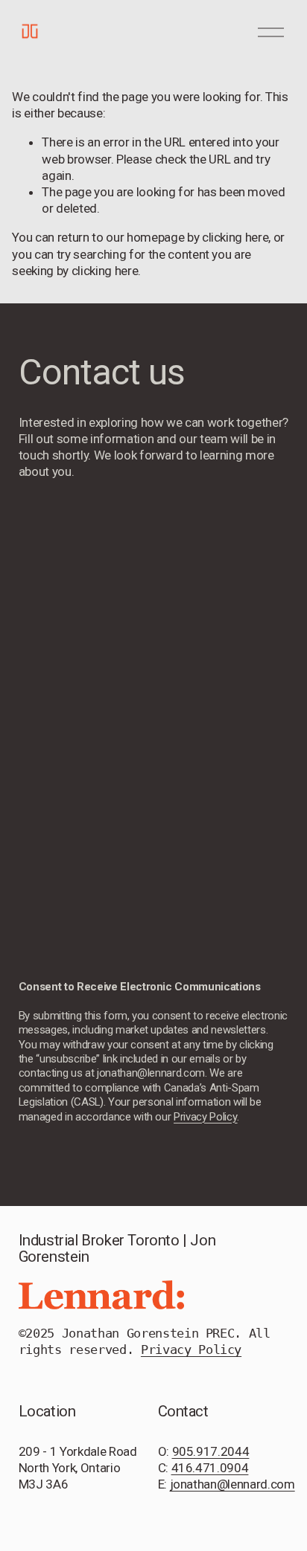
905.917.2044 (211, 1451)
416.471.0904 (210, 1467)
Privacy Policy (191, 1349)
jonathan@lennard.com (232, 1484)
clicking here (235, 237)
